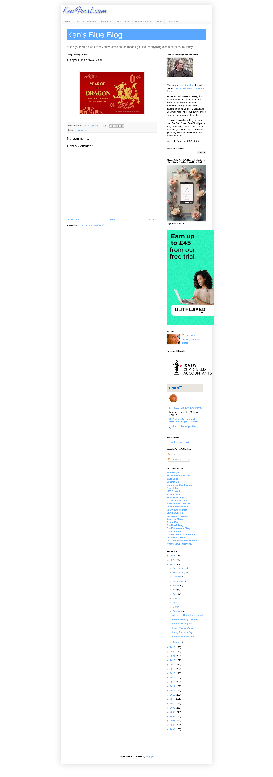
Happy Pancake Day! (182, 632)
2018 (173, 669)
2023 (173, 647)
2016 (173, 677)
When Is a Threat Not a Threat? (188, 615)
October (177, 576)
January (177, 642)
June (175, 594)
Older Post (151, 219)
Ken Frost (190, 335)
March (176, 607)
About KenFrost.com (85, 21)
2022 (173, 651)
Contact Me (173, 21)
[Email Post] (104, 126)
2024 (173, 564)
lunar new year (82, 130)
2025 (173, 560)
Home (67, 21)
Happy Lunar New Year (183, 636)
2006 (173, 720)
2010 (173, 703)
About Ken (105, 21)
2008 (173, 712)
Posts (173, 454)
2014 (173, 686)
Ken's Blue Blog (187, 85)
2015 (173, 682)
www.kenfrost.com (183, 88)
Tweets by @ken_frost (178, 442)
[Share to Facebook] (119, 126)
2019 (173, 664)
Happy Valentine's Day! (183, 628)
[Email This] (110, 126)
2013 (173, 690)
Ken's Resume (123, 21)
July (175, 589)
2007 (173, 716)
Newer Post (73, 219)
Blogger (150, 756)
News (159, 21)
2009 (173, 708)
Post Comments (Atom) (92, 225)
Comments (176, 459)
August (176, 585)
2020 (173, 660)
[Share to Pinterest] (122, 126)
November (178, 572)
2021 (173, 656)
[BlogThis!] (113, 126)
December (178, 568)
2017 (173, 673)
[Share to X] (116, 126)
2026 (173, 555)
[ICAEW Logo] (192, 380)
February (177, 611)
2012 (173, 695)
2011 (172, 699)
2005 (173, 725)
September (178, 581)
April (175, 602)
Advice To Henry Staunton (185, 619)
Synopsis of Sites (143, 21)
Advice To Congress (182, 623)
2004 (173, 729)
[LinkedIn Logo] (185, 430)
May (175, 598)
